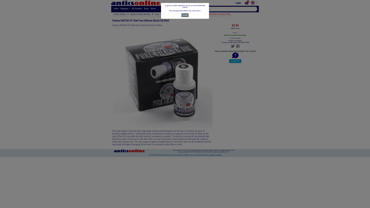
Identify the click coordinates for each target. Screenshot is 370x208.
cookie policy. (196, 11)
